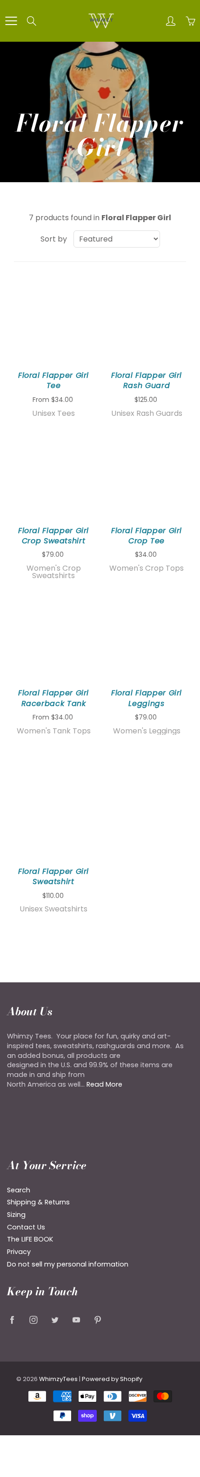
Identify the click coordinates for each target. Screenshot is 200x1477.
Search (18, 1190)
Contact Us (26, 1227)
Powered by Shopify (112, 1379)
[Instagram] (33, 1319)
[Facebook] (12, 1319)
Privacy (19, 1251)
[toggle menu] (11, 21)
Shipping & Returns (38, 1202)
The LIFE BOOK (30, 1239)
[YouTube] (76, 1319)
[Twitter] (55, 1319)
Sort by (53, 239)
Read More (104, 1084)
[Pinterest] (97, 1319)
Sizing (16, 1214)
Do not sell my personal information (67, 1264)
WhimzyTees (58, 1379)
